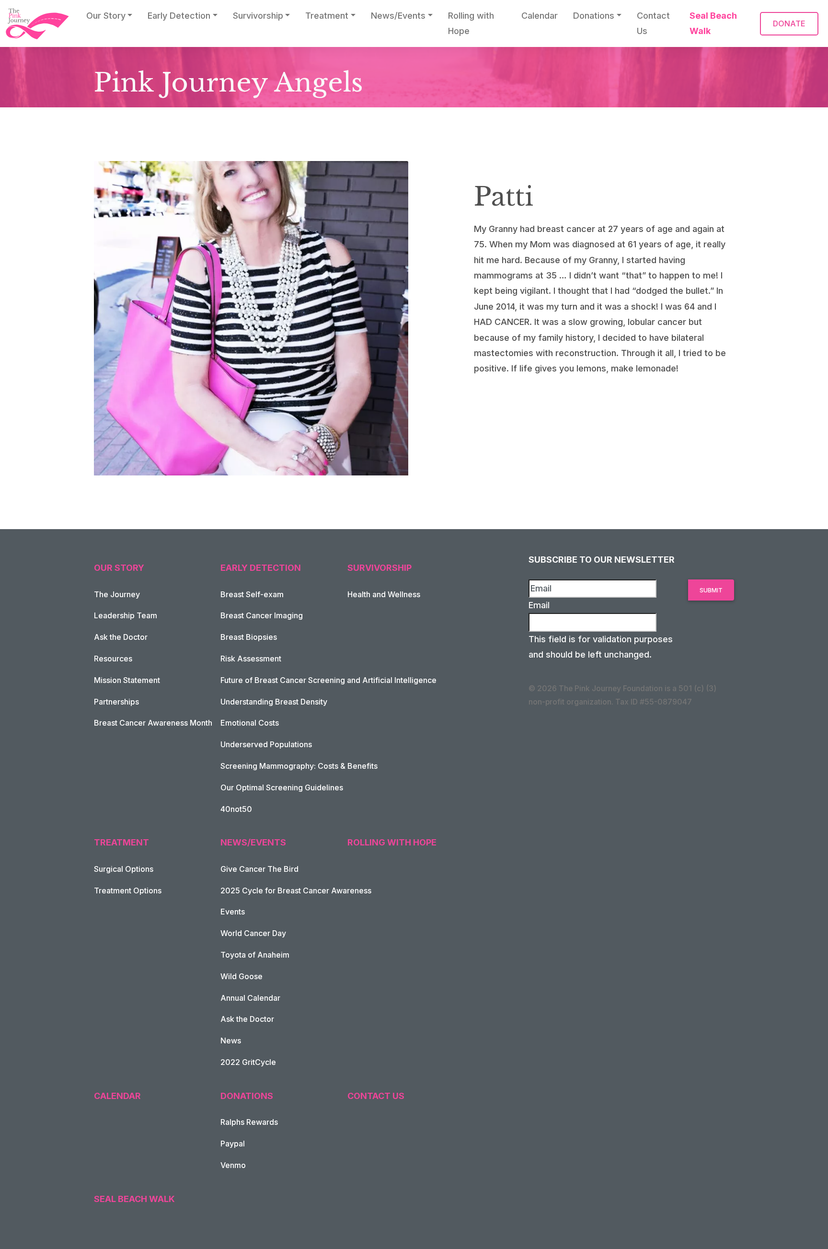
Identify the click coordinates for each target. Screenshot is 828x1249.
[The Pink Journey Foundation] (38, 23)
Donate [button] (789, 23)
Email (539, 605)
